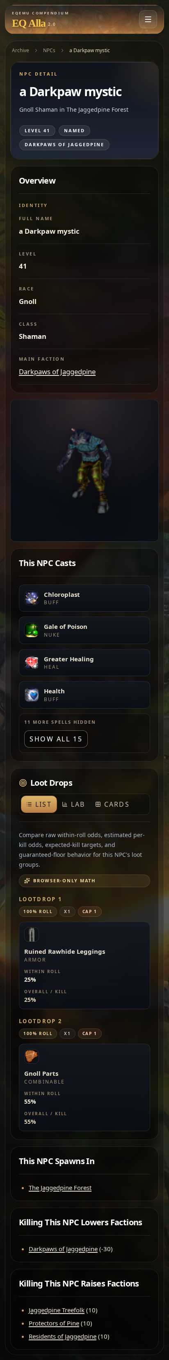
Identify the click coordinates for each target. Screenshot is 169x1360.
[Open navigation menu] (148, 19)
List (43, 804)
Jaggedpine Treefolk (56, 1310)
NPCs (49, 50)
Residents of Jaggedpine (62, 1336)
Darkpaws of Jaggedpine (57, 371)
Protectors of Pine (54, 1323)
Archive (20, 50)
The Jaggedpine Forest (60, 1187)
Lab (78, 804)
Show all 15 (56, 738)
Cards (117, 804)
